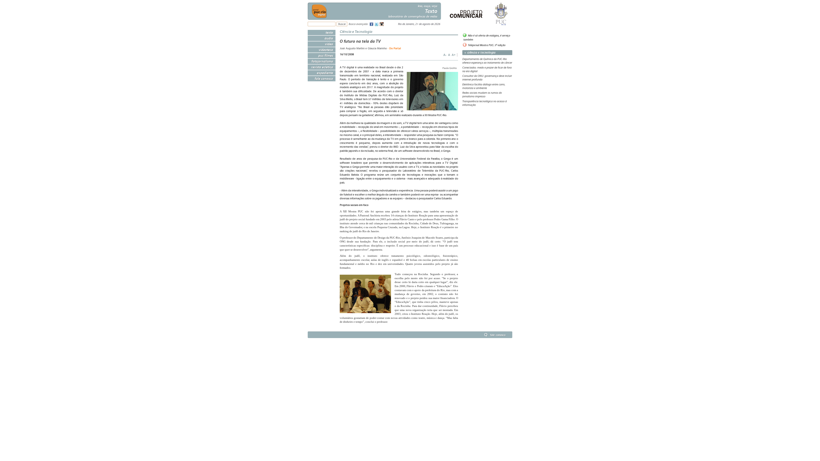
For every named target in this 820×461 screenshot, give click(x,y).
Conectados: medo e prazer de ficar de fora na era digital (487, 69)
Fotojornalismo (322, 61)
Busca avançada (358, 24)
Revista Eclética (322, 67)
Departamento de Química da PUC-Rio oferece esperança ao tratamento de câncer (487, 61)
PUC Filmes (325, 55)
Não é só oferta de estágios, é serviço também (486, 37)
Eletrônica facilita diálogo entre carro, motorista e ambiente (483, 86)
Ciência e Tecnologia (356, 31)
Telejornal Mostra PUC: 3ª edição (486, 45)
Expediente (325, 73)
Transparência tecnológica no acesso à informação (484, 103)
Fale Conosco (324, 78)
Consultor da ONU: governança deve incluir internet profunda (487, 77)
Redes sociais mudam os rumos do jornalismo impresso (482, 94)
